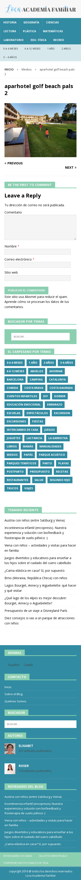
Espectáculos (37, 413)
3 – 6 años (10, 57)
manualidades (50, 446)
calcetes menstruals (53, 855)
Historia (9, 22)
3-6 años (66, 363)
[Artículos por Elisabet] (9, 752)
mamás (28, 446)
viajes (28, 488)
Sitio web (11, 272)
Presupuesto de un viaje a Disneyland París (35, 610)
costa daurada (61, 388)
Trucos (12, 488)
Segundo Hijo (60, 480)
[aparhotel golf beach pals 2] (40, 154)
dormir (59, 396)
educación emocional (24, 404)
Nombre (11, 246)
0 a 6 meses (10, 48)
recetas (62, 472)
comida (12, 388)
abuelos (36, 371)
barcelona (15, 379)
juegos (49, 430)
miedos (12, 455)
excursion (62, 413)
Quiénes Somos (15, 701)
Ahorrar (56, 371)
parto (47, 463)
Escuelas (13, 413)
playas (63, 463)
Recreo (58, 40)
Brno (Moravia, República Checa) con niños (35, 578)
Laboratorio (14, 40)
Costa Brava (33, 388)
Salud (38, 480)
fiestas (37, 421)
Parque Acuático (52, 455)
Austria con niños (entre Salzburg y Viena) (34, 520)
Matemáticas (53, 31)
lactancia (34, 438)
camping (36, 379)
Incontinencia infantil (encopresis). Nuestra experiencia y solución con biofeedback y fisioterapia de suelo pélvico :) (35, 533)
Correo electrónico (18, 259)
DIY (45, 396)
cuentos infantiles (22, 396)
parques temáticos (21, 463)
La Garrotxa (58, 438)
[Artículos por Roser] (9, 772)
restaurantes (17, 480)
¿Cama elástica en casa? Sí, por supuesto (34, 570)
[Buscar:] (40, 336)
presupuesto (40, 472)
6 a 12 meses (32, 48)
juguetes (13, 438)
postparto (15, 472)
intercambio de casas (17, 855)
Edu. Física (38, 40)
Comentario (13, 212)
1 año (51, 48)
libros (12, 446)
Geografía (31, 22)
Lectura (10, 31)
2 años (66, 48)
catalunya (57, 379)
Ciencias (52, 22)
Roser (24, 766)
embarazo (54, 404)
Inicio (7, 687)
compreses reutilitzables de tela (25, 862)
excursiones (16, 421)
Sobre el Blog (13, 694)
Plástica (29, 31)
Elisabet (26, 746)
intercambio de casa (22, 430)
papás (28, 455)
